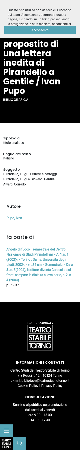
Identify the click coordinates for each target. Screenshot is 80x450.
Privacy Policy (52, 386)
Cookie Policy (28, 386)
